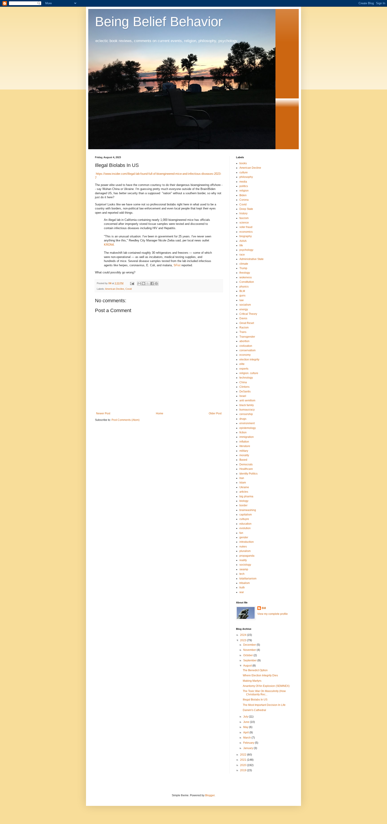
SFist (177, 265)
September (250, 660)
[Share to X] (148, 283)
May (246, 727)
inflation (244, 441)
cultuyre (244, 519)
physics (244, 286)
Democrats (246, 464)
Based (243, 459)
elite (242, 364)
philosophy (246, 177)
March (247, 737)
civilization (245, 345)
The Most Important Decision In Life (264, 705)
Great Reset (246, 323)
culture (243, 172)
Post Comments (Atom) (126, 420)
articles (243, 491)
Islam (242, 482)
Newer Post (103, 413)
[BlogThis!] (143, 283)
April (246, 732)
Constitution (246, 281)
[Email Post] (132, 283)
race (242, 254)
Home (159, 413)
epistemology (247, 428)
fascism (244, 218)
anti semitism (247, 400)
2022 (243, 754)
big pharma (246, 496)
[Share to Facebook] (152, 283)
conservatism (247, 350)
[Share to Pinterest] (156, 283)
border (243, 505)
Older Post (215, 413)
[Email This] (139, 283)
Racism (244, 327)
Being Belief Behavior (159, 21)
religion (244, 190)
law (241, 300)
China (243, 382)
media (243, 181)
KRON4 (109, 244)
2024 (243, 635)
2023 (243, 640)
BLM (242, 291)
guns (242, 295)
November (250, 650)
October (248, 655)
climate (243, 263)
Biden (243, 195)
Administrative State (251, 259)
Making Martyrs (252, 680)
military (243, 450)
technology (246, 377)
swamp (243, 569)
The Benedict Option (255, 670)
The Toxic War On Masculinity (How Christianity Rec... (264, 693)
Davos (243, 318)
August (247, 665)
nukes (243, 546)
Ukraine (244, 487)
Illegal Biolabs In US (255, 699)
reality (243, 560)
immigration (246, 437)
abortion (244, 341)
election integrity (249, 359)
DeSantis (245, 391)
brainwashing (247, 510)
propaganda (246, 555)
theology (244, 272)
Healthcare (246, 469)
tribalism (244, 583)
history (243, 213)
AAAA (243, 241)
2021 (243, 759)
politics (243, 186)
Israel (242, 396)
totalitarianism (247, 578)
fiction (243, 432)
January (248, 748)
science (244, 222)
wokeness (245, 277)
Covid (128, 288)
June (246, 722)
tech (242, 573)
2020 (243, 765)
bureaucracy (247, 409)
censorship (246, 414)
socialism (245, 304)
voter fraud (245, 227)
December (250, 644)
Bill (264, 608)
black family (246, 405)
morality (244, 455)
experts (243, 368)
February (249, 742)
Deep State (246, 209)
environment (247, 423)
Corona (244, 199)
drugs (242, 418)
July (246, 716)
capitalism (245, 514)
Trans (242, 332)
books (243, 163)
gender (243, 537)
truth (242, 587)
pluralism (245, 551)
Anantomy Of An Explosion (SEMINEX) (266, 686)
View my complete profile (272, 613)
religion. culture (248, 373)
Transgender (247, 336)
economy (245, 354)
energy (243, 309)
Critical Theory (248, 313)
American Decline (114, 288)
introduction (246, 541)
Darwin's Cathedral (254, 710)
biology (243, 500)
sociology (245, 564)
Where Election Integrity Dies (260, 675)
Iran (241, 478)
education (245, 523)
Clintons (244, 386)
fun (241, 532)
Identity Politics (248, 473)
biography (245, 236)
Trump (243, 268)
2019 (243, 770)
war (241, 592)
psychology (246, 249)
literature (244, 446)
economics (246, 231)
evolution (245, 528)
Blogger (210, 795)
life (241, 245)
